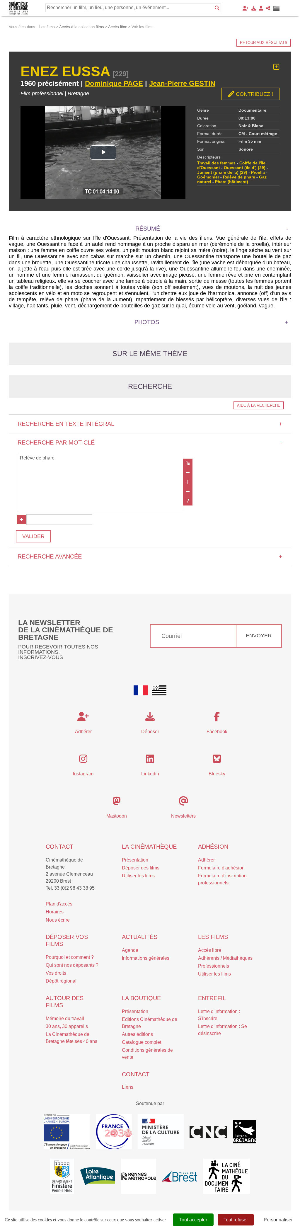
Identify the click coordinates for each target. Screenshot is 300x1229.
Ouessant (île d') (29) (244, 167)
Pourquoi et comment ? (70, 957)
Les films (213, 937)
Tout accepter (193, 1219)
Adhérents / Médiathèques (225, 958)
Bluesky (217, 773)
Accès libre (209, 950)
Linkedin (150, 773)
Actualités (139, 937)
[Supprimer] (187, 472)
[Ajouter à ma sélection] (276, 66)
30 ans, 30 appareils (67, 1026)
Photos (146, 322)
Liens (127, 1087)
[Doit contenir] (187, 482)
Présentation (135, 859)
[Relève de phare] (99, 458)
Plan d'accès (59, 903)
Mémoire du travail (65, 1018)
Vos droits (56, 973)
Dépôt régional (61, 980)
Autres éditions (137, 1034)
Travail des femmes (216, 163)
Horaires (55, 911)
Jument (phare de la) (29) (222, 172)
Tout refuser (236, 1219)
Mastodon (116, 815)
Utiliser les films (138, 875)
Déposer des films (140, 867)
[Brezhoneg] (276, 8)
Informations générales (145, 958)
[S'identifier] (261, 8)
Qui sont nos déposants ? (72, 965)
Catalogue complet (141, 1042)
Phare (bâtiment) (231, 181)
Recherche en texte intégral (150, 424)
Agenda (130, 950)
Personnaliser (278, 1219)
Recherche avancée (150, 556)
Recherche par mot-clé (150, 442)
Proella (258, 172)
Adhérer (206, 859)
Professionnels (213, 966)
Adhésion (213, 846)
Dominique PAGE (114, 83)
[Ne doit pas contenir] (187, 491)
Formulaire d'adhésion (221, 867)
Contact (59, 846)
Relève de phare (239, 177)
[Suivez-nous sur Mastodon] (116, 802)
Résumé (147, 228)
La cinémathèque (149, 846)
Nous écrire (58, 920)
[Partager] (268, 8)
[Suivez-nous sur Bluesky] (217, 760)
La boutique (141, 998)
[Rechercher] (217, 8)
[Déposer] (254, 8)
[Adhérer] (245, 8)
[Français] (141, 690)
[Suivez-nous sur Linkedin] (150, 760)
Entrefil (212, 998)
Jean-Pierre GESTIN (182, 83)
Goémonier (208, 177)
